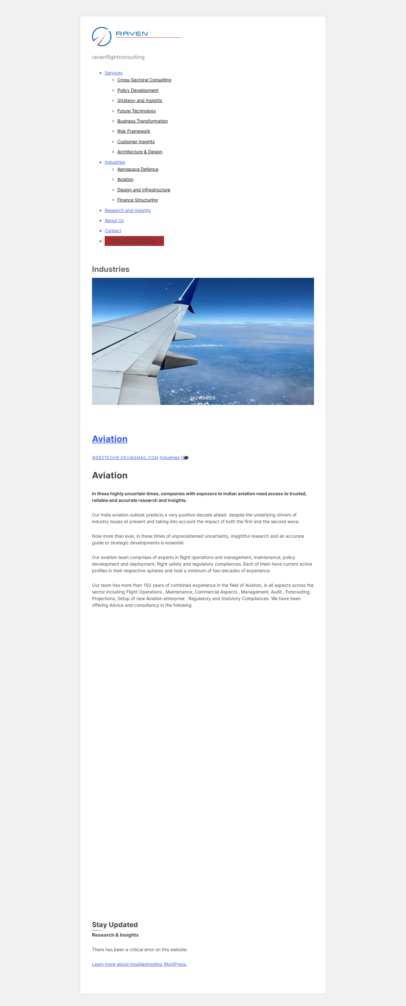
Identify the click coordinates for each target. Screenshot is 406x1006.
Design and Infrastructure (143, 189)
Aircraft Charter (134, 241)
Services (113, 72)
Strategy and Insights (139, 100)
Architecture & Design (139, 151)
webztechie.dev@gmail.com (125, 457)
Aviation (125, 179)
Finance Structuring (137, 199)
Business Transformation (142, 121)
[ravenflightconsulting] (136, 43)
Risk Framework (133, 131)
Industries (115, 162)
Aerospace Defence (137, 169)
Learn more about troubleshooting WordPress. (139, 964)
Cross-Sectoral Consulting (144, 79)
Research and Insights (128, 210)
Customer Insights (136, 141)
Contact (113, 230)
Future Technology (136, 110)
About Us (114, 220)
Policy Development (138, 90)
